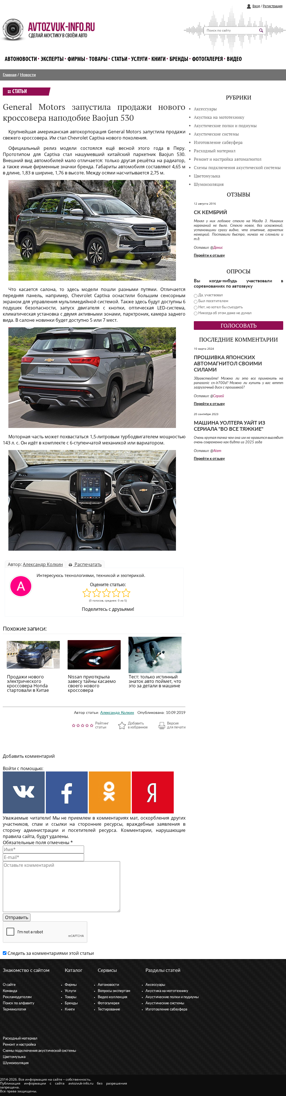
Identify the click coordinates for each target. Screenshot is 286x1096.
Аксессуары (205, 109)
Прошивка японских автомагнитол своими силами (228, 364)
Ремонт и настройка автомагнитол (227, 159)
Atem (217, 451)
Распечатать (87, 564)
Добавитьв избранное (138, 725)
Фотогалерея (207, 59)
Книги (158, 59)
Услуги (139, 59)
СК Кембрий (210, 212)
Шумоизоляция (209, 184)
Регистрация (272, 6)
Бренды (179, 59)
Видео (234, 59)
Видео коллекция (112, 997)
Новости (28, 75)
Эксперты (52, 59)
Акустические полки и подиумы (225, 126)
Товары (98, 59)
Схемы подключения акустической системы (39, 1051)
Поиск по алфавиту (18, 1003)
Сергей (218, 396)
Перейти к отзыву (209, 255)
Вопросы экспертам (114, 991)
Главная (9, 75)
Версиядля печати (176, 725)
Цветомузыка (207, 176)
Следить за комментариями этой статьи (51, 953)
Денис (218, 248)
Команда (10, 991)
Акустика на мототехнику (219, 117)
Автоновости (21, 59)
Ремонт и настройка (19, 1045)
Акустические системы (165, 1003)
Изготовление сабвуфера (218, 142)
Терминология (14, 1009)
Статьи (119, 59)
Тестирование (109, 1009)
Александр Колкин (43, 564)
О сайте (9, 985)
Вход (256, 6)
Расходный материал (20, 1038)
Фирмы (76, 59)
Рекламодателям (17, 997)
